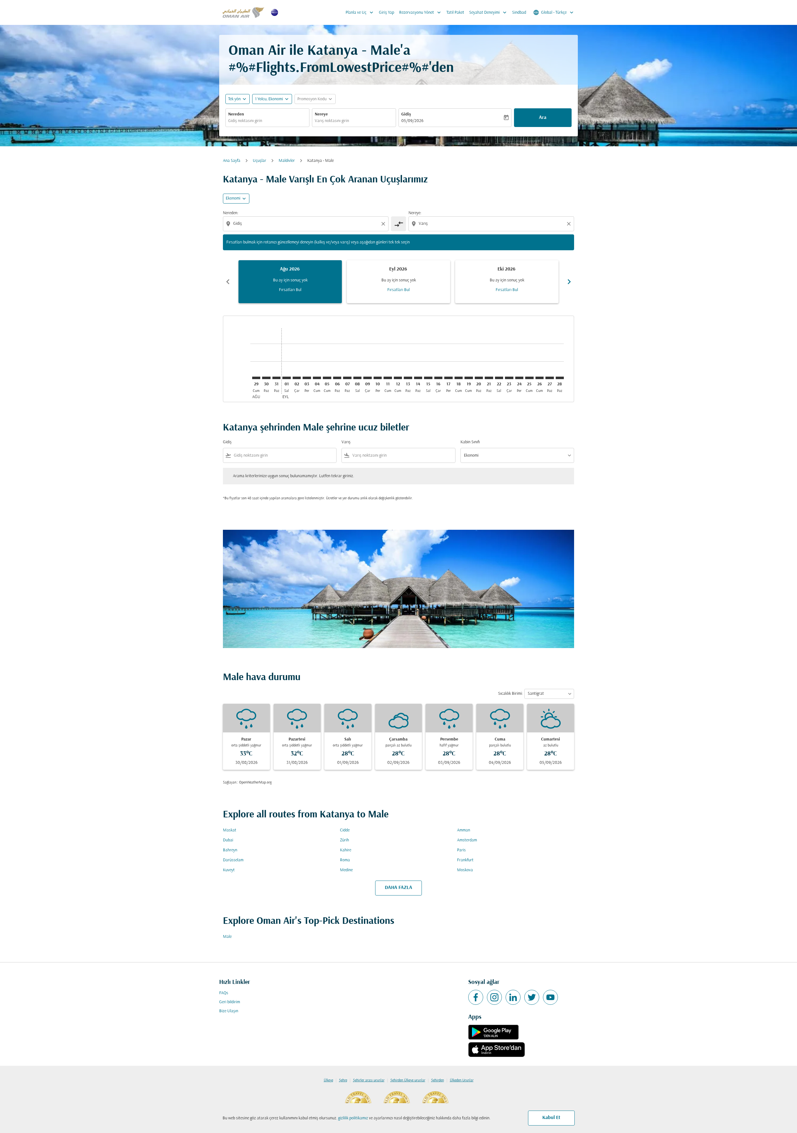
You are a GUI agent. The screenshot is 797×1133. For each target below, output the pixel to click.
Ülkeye (328, 1080)
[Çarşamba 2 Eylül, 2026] (297, 378)
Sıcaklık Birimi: (510, 693)
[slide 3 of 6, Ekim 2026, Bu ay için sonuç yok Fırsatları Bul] (507, 281)
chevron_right (569, 282)
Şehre (343, 1080)
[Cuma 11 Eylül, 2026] (388, 378)
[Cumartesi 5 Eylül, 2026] (327, 378)
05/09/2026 (412, 121)
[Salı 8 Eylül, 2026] (357, 378)
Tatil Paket (455, 12)
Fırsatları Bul (290, 290)
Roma (345, 860)
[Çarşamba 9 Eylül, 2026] (367, 378)
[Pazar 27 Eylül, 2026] (549, 378)
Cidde (345, 830)
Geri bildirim (229, 1002)
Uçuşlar (259, 160)
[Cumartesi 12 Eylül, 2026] (398, 378)
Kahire (345, 850)
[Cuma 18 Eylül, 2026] (459, 378)
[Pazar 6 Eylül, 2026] (337, 378)
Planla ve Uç (360, 12)
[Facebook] (475, 997)
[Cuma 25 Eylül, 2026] (529, 378)
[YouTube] (550, 997)
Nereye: (414, 213)
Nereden (236, 114)
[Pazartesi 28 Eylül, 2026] (560, 378)
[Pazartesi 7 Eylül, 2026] (347, 378)
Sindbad (519, 12)
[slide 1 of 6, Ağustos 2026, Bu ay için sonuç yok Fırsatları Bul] (290, 281)
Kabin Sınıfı (470, 442)
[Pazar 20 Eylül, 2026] (479, 378)
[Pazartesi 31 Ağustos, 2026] (276, 378)
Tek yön (234, 99)
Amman (463, 830)
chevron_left (228, 282)
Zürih (344, 840)
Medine (346, 870)
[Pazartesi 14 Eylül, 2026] (418, 378)
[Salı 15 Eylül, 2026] (428, 378)
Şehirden (437, 1080)
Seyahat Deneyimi (488, 12)
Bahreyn (230, 850)
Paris (461, 850)
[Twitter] (531, 997)
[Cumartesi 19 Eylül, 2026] (469, 378)
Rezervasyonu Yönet (420, 12)
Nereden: (230, 213)
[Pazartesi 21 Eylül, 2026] (489, 378)
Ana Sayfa (231, 160)
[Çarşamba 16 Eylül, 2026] (438, 378)
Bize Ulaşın (228, 1011)
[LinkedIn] (513, 997)
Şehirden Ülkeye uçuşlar (407, 1080)
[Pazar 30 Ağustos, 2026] (266, 378)
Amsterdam (467, 840)
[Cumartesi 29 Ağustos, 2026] (256, 378)
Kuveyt (229, 870)
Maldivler (287, 160)
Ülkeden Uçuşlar (462, 1080)
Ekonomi (233, 198)
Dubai (228, 840)
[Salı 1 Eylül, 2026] (286, 378)
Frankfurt (465, 860)
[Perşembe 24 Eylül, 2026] (519, 378)
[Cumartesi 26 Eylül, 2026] (539, 378)
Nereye (321, 114)
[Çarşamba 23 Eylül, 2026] (509, 378)
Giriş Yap (386, 12)
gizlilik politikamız (353, 1118)
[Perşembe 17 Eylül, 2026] (448, 378)
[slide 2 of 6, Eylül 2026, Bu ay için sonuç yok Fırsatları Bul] (398, 281)
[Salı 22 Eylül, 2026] (499, 378)
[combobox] (267, 121)
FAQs (223, 993)
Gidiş (406, 114)
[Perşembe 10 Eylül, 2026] (378, 378)
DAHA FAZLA (398, 887)
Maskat (229, 830)
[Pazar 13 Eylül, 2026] (408, 378)
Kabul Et (551, 1117)
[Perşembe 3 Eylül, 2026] (307, 378)
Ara (542, 117)
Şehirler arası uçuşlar (368, 1080)
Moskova (465, 870)
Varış (346, 442)
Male (227, 936)
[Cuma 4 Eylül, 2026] (317, 378)
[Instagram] (494, 997)
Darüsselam (233, 860)
